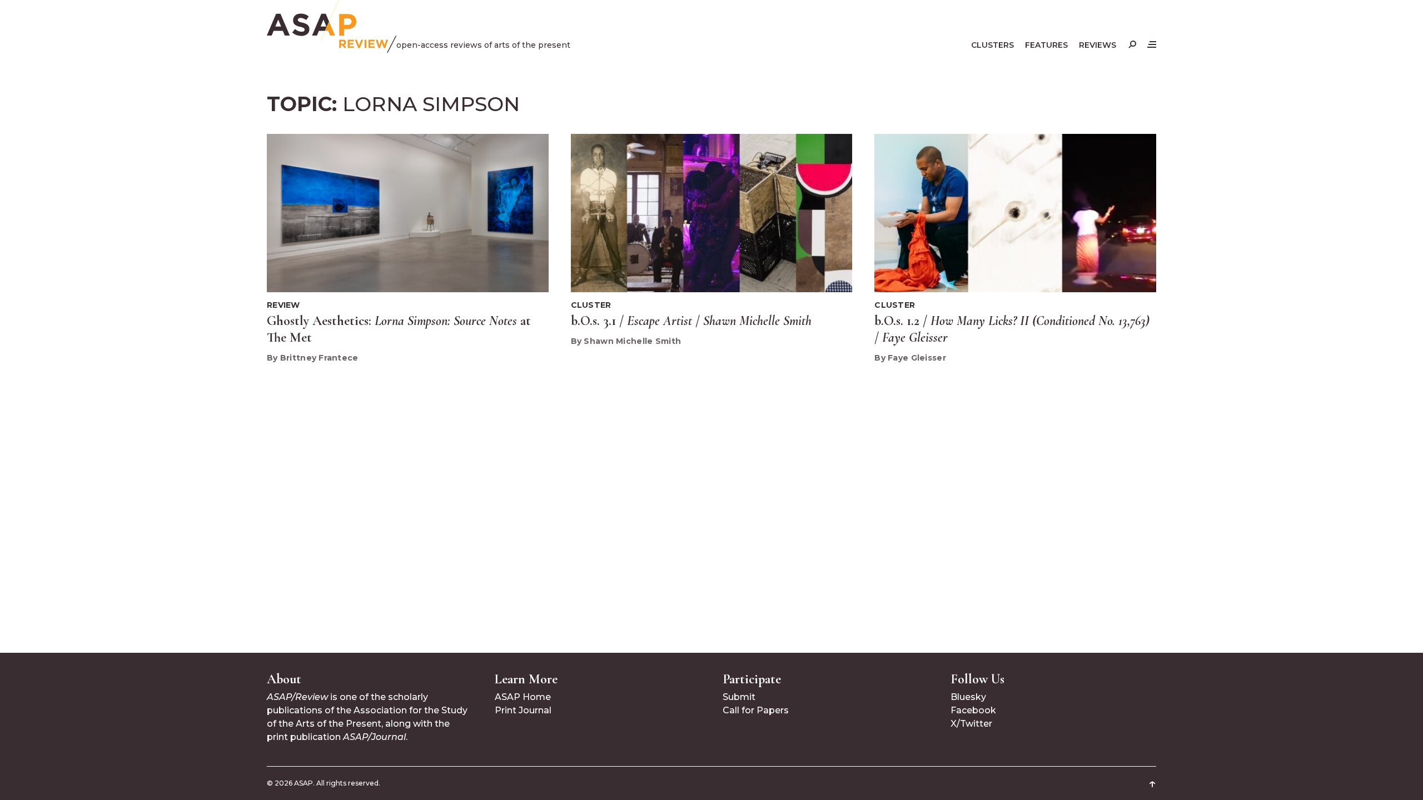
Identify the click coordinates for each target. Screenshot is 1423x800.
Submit (739, 697)
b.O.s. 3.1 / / (691, 321)
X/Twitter (971, 723)
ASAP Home (523, 697)
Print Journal (523, 710)
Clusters (992, 45)
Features (1046, 45)
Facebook (973, 710)
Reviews (1097, 45)
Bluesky (968, 697)
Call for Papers (756, 710)
